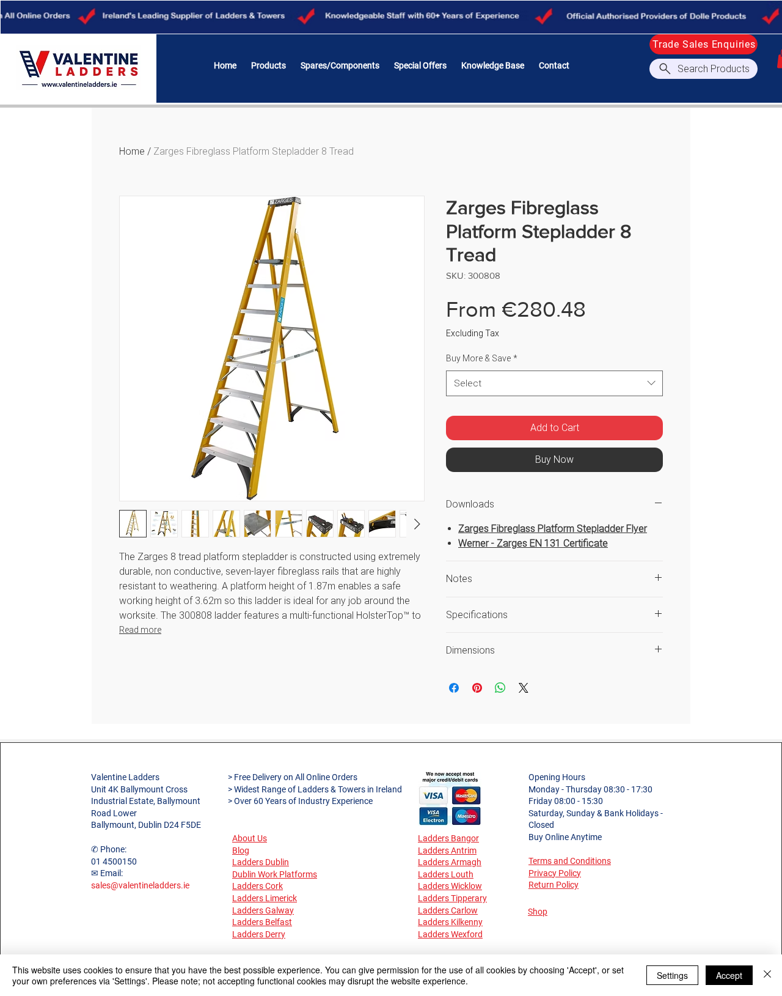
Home (132, 151)
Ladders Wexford (450, 934)
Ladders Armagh (449, 862)
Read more (140, 630)
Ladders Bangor (448, 838)
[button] (268, 65)
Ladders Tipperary (452, 898)
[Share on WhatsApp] (500, 688)
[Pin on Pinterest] (477, 688)
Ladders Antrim (447, 850)
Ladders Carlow (448, 910)
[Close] (767, 975)
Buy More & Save (481, 358)
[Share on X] (523, 688)
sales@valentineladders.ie (140, 885)
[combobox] (554, 383)
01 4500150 (114, 861)
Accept (729, 975)
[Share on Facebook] (454, 688)
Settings (672, 975)
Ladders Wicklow (450, 886)
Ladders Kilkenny (450, 922)
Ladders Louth (445, 874)
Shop (537, 912)
